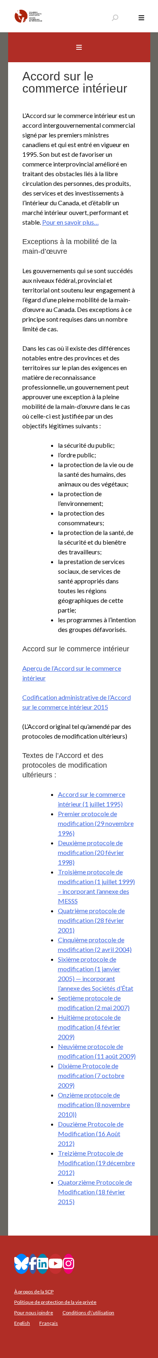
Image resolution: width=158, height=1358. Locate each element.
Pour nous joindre (33, 1313)
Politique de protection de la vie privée (55, 1302)
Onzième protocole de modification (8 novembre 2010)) (94, 1104)
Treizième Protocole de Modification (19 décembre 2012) (96, 1162)
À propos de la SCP (33, 1292)
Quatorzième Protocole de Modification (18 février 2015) (95, 1191)
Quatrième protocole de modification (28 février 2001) (91, 920)
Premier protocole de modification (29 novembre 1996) (96, 823)
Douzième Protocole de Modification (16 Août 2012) (91, 1133)
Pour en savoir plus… (70, 222)
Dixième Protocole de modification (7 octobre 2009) (91, 1075)
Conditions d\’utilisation (88, 1313)
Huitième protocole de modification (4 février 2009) (89, 1026)
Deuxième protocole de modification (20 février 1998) (91, 852)
